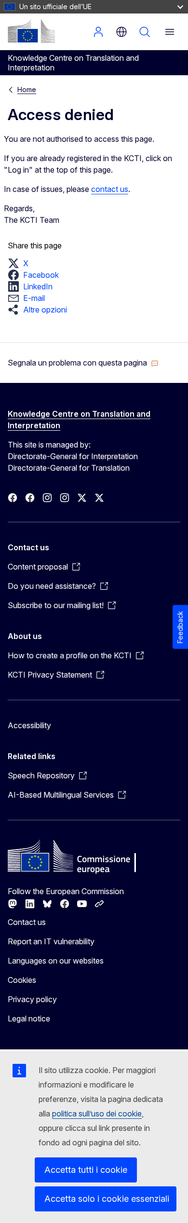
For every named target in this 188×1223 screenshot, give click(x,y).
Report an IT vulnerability (51, 941)
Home (26, 89)
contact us (109, 189)
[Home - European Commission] (31, 30)
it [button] (121, 31)
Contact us (27, 922)
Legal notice (29, 1018)
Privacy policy (32, 999)
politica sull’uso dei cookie (97, 1113)
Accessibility (29, 725)
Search (144, 31)
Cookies (22, 980)
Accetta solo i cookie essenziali (106, 1199)
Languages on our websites (56, 960)
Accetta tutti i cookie (85, 1170)
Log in (98, 31)
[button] (21, 263)
